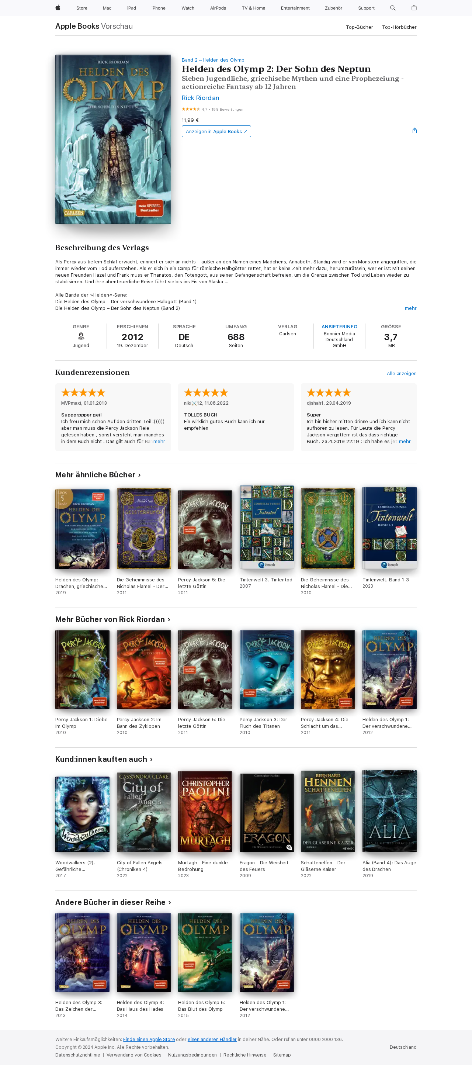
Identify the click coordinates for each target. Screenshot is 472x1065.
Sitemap (282, 1055)
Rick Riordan (201, 97)
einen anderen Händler (212, 1039)
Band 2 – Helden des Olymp (213, 60)
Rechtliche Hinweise (245, 1055)
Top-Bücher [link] (359, 27)
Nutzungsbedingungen (192, 1055)
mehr (411, 308)
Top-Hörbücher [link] (399, 27)
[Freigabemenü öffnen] (415, 131)
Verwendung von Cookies (134, 1055)
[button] (393, 8)
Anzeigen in (214, 131)
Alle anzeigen (402, 373)
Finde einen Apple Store (149, 1039)
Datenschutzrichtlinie (77, 1055)
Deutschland (403, 1047)
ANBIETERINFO (339, 326)
